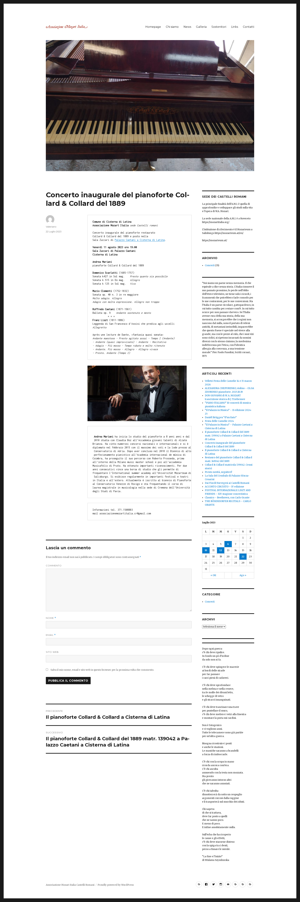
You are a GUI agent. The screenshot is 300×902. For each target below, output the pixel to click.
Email (51, 635)
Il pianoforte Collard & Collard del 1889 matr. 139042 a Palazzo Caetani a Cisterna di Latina (228, 436)
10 (206, 550)
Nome (51, 618)
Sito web (52, 652)
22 (242, 556)
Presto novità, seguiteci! (218, 472)
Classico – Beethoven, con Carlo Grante (227, 497)
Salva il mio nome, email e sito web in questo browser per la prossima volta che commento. (102, 669)
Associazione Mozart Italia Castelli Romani (70, 884)
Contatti (248, 26)
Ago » (243, 575)
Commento (54, 565)
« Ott (213, 575)
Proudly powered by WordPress (116, 884)
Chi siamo (172, 26)
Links (234, 26)
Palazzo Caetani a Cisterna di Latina (140, 239)
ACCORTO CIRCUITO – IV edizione (224, 486)
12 (220, 550)
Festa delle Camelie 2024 (219, 421)
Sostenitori (218, 26)
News (187, 26)
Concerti (210, 265)
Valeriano (51, 226)
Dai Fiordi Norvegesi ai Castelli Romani (227, 483)
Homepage (153, 26)
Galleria (201, 26)
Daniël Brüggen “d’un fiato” (221, 417)
